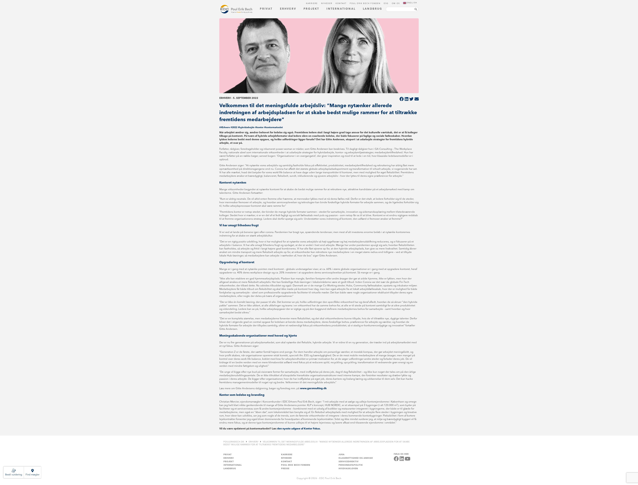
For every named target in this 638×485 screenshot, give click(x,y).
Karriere (312, 3)
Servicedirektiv (349, 462)
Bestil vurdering (13, 475)
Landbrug (372, 9)
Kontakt (341, 3)
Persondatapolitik (351, 465)
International (341, 9)
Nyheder (326, 3)
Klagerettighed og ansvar (356, 458)
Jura (342, 455)
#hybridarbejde (246, 127)
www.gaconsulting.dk (313, 388)
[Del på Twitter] (411, 99)
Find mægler (32, 475)
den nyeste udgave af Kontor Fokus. (299, 429)
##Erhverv (224, 127)
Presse (285, 469)
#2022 (234, 127)
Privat (266, 9)
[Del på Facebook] (402, 99)
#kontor (259, 127)
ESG (386, 3)
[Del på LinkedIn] (406, 99)
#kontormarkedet (273, 127)
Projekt (311, 9)
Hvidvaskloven (348, 469)
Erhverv (288, 9)
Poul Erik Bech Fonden (365, 3)
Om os (396, 3)
